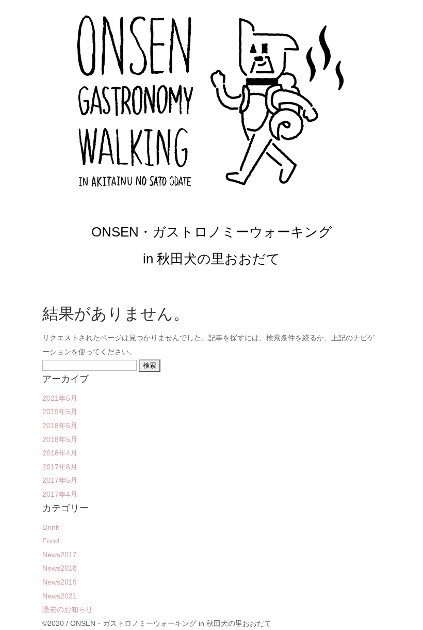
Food (50, 541)
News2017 (59, 554)
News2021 (59, 596)
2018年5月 (59, 439)
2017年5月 (59, 480)
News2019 (59, 582)
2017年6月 (59, 467)
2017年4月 (59, 494)
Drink (50, 527)
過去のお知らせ (67, 609)
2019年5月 (59, 411)
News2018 (59, 568)
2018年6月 (59, 425)
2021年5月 (59, 398)
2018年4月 (59, 453)
